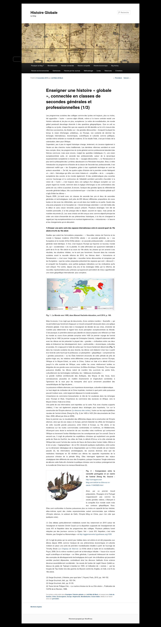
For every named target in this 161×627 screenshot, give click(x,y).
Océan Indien (95, 596)
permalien (55, 599)
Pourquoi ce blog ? (37, 65)
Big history (115, 65)
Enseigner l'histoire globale (74, 594)
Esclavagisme (61, 596)
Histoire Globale (44, 12)
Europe (69, 596)
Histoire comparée (84, 65)
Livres (99, 70)
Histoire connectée (67, 65)
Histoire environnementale (40, 70)
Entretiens (119, 70)
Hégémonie (76, 596)
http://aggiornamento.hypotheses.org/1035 (95, 534)
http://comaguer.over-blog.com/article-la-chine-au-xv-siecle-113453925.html (98, 482)
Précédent (117, 78)
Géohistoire (56, 70)
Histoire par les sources (72, 70)
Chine (54, 596)
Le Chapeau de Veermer (68, 548)
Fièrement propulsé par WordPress (80, 619)
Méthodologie (88, 70)
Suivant (127, 78)
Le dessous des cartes (81, 410)
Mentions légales (36, 607)
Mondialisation (52, 65)
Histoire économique (100, 65)
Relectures (108, 70)
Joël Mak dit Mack (57, 78)
